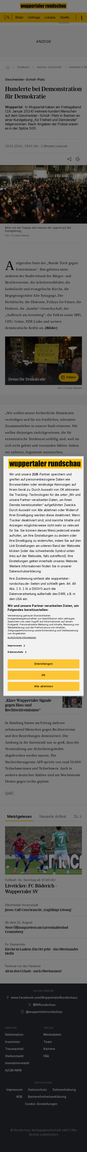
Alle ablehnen (43, 686)
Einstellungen (43, 663)
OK (43, 675)
